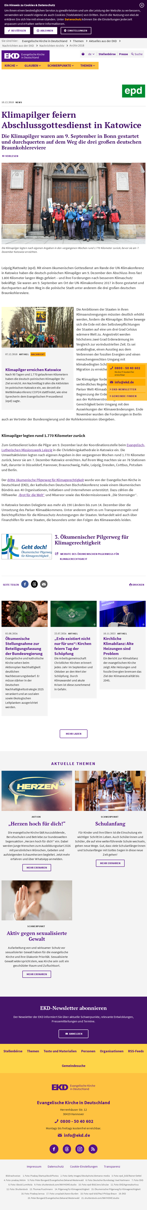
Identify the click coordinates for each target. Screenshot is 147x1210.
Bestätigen (18, 30)
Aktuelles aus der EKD (103, 41)
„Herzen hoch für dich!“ (36, 823)
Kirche (10, 65)
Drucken (138, 584)
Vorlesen (11, 156)
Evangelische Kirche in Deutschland (45, 41)
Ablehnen (46, 30)
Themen (78, 41)
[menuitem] (83, 54)
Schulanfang (110, 823)
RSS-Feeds (136, 1051)
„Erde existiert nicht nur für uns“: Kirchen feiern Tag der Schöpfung (72, 646)
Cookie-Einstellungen (84, 1166)
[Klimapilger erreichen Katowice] (37, 327)
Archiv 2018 (77, 45)
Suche (139, 54)
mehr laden (73, 733)
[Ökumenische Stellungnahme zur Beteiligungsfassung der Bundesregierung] (24, 614)
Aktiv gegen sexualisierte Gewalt (37, 936)
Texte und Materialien (60, 1051)
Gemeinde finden (124, 396)
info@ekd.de (124, 382)
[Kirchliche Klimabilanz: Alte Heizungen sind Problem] (122, 614)
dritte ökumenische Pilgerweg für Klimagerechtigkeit (45, 480)
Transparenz (112, 1166)
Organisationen (111, 1051)
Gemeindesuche (73, 1065)
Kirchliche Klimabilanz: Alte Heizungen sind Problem (118, 646)
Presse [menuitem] (123, 54)
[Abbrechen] (141, 5)
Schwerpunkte (59, 65)
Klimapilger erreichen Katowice (33, 369)
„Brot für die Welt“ (31, 495)
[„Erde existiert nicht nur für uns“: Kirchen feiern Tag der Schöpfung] (73, 614)
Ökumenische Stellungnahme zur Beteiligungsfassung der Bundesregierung (23, 646)
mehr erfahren (37, 867)
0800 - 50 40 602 (127, 368)
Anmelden (75, 1033)
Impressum (34, 1166)
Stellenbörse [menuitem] (107, 54)
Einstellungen (77, 30)
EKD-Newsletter (124, 389)
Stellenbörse (12, 1051)
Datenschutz (73, 19)
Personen (88, 1051)
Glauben (31, 65)
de (89, 54)
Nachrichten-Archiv (52, 45)
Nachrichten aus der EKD (18, 45)
